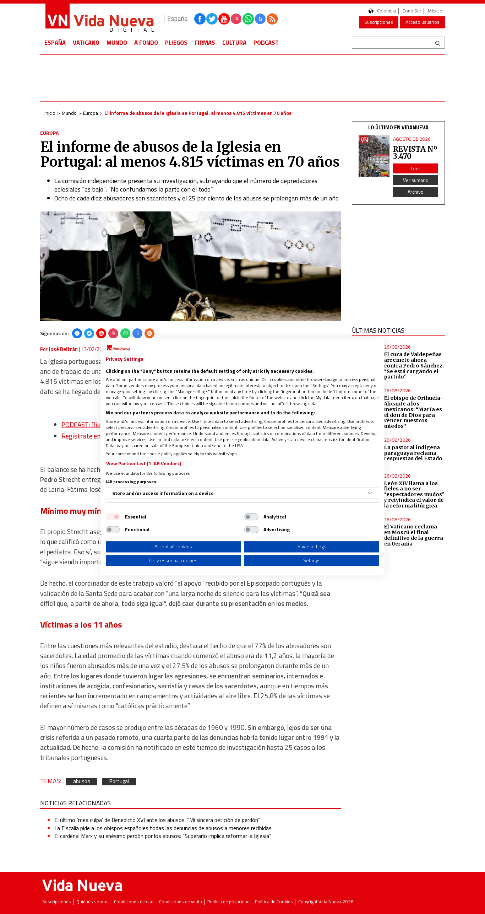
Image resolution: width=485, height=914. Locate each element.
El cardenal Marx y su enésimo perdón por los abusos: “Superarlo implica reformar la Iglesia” (162, 836)
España (55, 42)
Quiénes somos (92, 902)
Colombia (386, 11)
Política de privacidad (228, 902)
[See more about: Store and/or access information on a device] (370, 493)
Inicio (49, 113)
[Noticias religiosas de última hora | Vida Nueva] (99, 19)
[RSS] (149, 333)
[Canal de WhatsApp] (248, 19)
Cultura (234, 42)
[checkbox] (113, 516)
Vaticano (86, 42)
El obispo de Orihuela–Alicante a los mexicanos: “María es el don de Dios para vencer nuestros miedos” (414, 412)
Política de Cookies (274, 902)
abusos (81, 781)
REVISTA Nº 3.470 (415, 153)
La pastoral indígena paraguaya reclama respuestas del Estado (413, 453)
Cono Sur (412, 11)
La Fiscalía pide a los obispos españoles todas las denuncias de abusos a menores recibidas (163, 828)
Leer (415, 168)
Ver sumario (416, 180)
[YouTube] (101, 333)
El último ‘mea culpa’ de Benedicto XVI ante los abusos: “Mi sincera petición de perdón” (157, 820)
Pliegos (176, 42)
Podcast (266, 42)
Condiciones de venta (180, 902)
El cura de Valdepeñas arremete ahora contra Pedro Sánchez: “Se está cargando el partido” (414, 365)
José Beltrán (63, 349)
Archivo (416, 191)
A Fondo (146, 42)
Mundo (117, 42)
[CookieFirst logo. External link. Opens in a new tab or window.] (118, 348)
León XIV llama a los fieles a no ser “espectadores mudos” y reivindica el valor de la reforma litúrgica (414, 494)
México (435, 11)
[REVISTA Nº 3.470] (374, 156)
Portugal (119, 781)
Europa (90, 113)
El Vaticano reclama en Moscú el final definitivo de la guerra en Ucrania (413, 535)
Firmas (205, 42)
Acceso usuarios (422, 22)
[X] (89, 333)
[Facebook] (77, 333)
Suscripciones (378, 22)
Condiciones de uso (134, 902)
